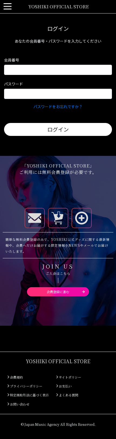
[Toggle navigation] (7, 6)
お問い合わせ (19, 404)
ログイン (58, 129)
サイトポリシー (69, 377)
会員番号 (11, 60)
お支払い (65, 386)
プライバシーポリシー (25, 386)
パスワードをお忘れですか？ (58, 106)
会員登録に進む (58, 291)
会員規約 (16, 377)
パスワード (13, 84)
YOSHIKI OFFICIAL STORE (58, 6)
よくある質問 (68, 395)
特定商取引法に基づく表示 (29, 395)
